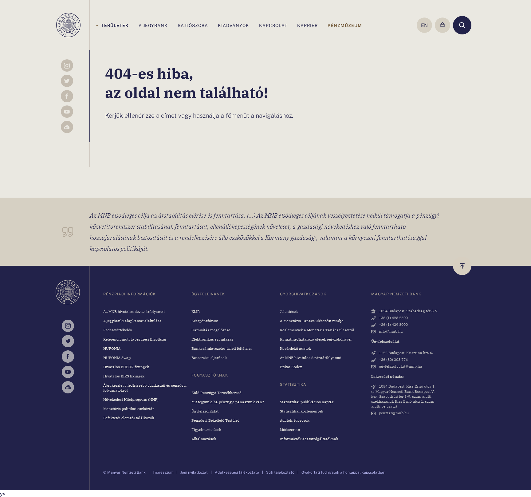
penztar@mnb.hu (393, 412)
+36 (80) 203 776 (393, 359)
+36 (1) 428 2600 (393, 317)
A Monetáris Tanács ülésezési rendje (311, 320)
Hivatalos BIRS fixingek (123, 375)
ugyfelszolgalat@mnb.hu (400, 366)
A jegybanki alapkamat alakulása (132, 320)
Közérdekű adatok (295, 348)
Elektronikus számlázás (212, 339)
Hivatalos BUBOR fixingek (126, 366)
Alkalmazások (203, 438)
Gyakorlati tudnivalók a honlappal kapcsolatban (343, 472)
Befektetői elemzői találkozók (128, 417)
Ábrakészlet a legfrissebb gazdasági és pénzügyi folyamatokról (145, 387)
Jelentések (289, 311)
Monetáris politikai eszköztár (128, 408)
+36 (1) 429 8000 (393, 324)
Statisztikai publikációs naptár (306, 401)
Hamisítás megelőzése (210, 329)
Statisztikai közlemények (301, 410)
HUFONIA (111, 348)
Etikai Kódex (291, 366)
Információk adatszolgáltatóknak (309, 438)
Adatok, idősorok (294, 420)
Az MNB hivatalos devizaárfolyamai (134, 311)
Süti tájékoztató (280, 472)
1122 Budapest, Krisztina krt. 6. (405, 352)
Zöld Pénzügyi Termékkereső (216, 392)
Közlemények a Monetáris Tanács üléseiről (317, 329)
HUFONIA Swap (117, 357)
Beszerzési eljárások (209, 357)
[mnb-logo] (68, 25)
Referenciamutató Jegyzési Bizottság (134, 339)
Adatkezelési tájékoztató (237, 472)
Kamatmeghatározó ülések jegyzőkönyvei (316, 339)
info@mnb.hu (390, 331)
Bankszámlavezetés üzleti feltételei (221, 348)
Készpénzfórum (204, 320)
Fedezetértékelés (117, 329)
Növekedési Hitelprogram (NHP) (131, 399)
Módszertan (290, 429)
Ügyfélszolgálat (204, 410)
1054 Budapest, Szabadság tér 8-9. (408, 310)
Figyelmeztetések (206, 429)
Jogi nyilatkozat (194, 472)
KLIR (195, 311)
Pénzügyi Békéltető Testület (215, 420)
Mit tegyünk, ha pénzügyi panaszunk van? (227, 401)
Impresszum (163, 472)
